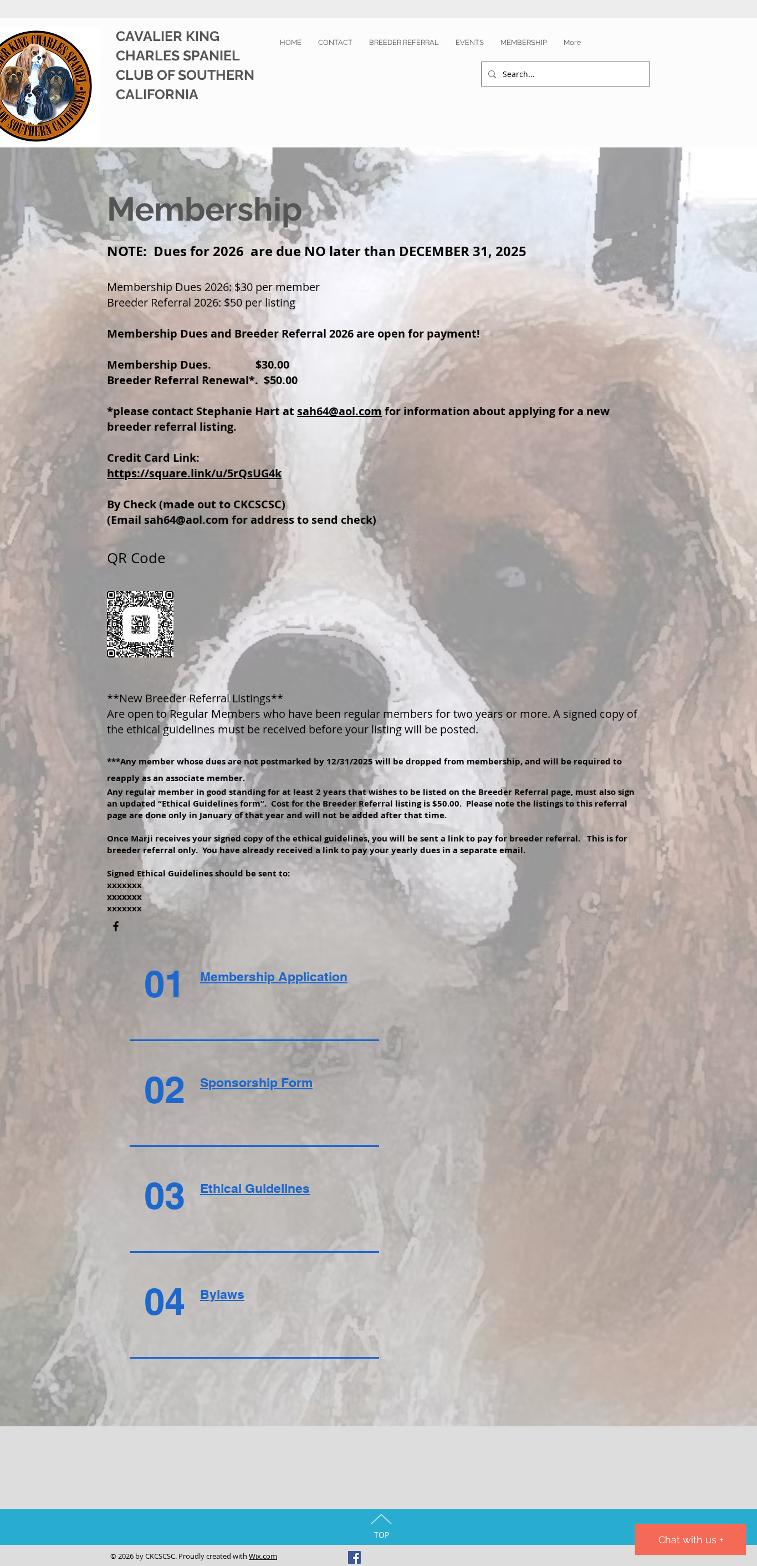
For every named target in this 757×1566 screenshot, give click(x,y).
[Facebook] (115, 926)
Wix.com (263, 1556)
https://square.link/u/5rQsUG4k (194, 473)
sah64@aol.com (339, 411)
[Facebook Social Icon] (354, 1557)
